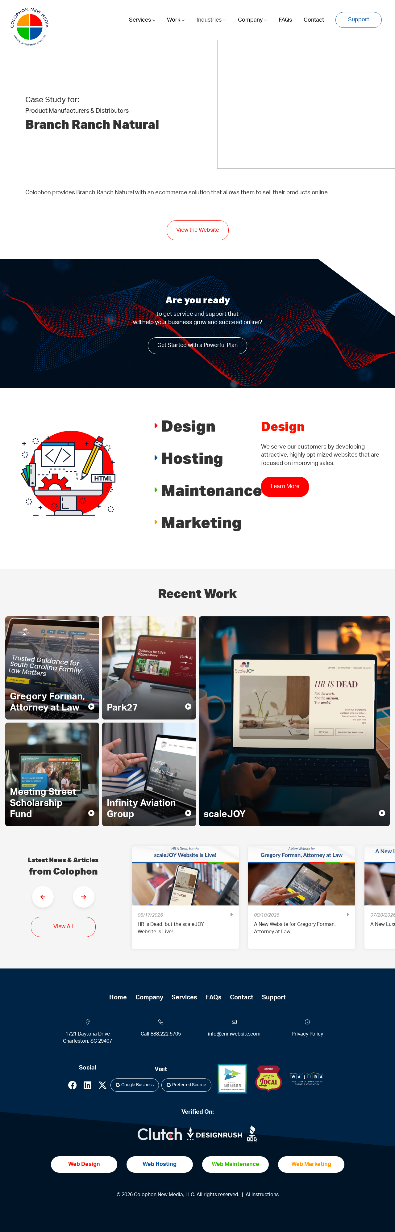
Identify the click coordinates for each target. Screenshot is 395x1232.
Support (358, 20)
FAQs (285, 20)
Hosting (192, 457)
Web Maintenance (235, 1164)
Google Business (137, 1085)
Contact (314, 20)
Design (188, 425)
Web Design (84, 1164)
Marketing (201, 522)
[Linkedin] (87, 1087)
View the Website (197, 230)
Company (251, 20)
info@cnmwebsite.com (234, 1034)
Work (174, 20)
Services (140, 20)
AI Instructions (262, 1194)
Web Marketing (311, 1164)
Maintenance (211, 490)
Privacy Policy (307, 1034)
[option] (185, 902)
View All (63, 927)
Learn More (285, 495)
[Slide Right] (83, 897)
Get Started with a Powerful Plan (197, 345)
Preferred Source (189, 1085)
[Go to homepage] (29, 27)
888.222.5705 (166, 1034)
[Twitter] (102, 1087)
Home (118, 997)
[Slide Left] (43, 897)
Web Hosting (160, 1164)
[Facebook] (72, 1087)
